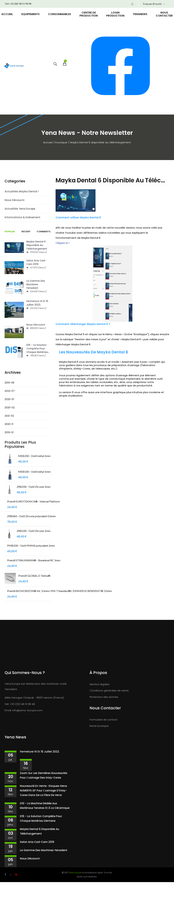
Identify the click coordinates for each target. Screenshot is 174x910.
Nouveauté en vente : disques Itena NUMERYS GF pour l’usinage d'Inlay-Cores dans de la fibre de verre (43, 790)
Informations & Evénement (22, 217)
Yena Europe (75, 872)
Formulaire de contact (103, 719)
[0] (64, 66)
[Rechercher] (55, 66)
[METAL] (10, 459)
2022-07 (10, 391)
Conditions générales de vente (109, 690)
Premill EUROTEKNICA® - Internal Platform (33, 501)
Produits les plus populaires (20, 444)
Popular (10, 231)
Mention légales (99, 684)
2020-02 (10, 407)
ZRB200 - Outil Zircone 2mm (33, 486)
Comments (43, 231)
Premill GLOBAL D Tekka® (34, 575)
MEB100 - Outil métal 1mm (34, 471)
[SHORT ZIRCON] (9, 490)
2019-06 (9, 382)
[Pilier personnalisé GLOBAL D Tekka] (10, 578)
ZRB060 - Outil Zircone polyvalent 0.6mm (31, 516)
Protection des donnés (104, 697)
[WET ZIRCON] (9, 534)
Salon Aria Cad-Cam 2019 (37, 842)
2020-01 (9, 399)
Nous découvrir (15, 200)
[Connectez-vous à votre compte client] (132, 3)
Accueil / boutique (55, 142)
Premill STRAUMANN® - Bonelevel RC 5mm (33, 560)
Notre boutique (99, 726)
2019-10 (9, 432)
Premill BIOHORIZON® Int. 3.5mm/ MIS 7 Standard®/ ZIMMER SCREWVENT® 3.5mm (59, 590)
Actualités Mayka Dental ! (22, 191)
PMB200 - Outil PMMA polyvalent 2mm (31, 545)
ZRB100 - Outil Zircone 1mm (33, 530)
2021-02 (9, 416)
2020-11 (9, 424)
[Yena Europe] (14, 66)
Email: (8, 710)
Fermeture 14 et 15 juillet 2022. (39, 751)
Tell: (7, 3)
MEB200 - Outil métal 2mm (34, 455)
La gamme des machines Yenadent (43, 850)
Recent (26, 231)
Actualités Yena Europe (20, 208)
